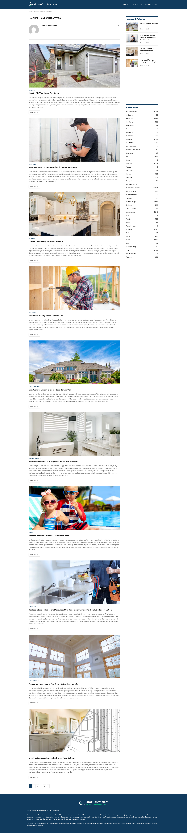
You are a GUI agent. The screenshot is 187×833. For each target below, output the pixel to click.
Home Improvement (132, 188)
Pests (128, 222)
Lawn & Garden (131, 208)
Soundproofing (131, 247)
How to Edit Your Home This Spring (44, 93)
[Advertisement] (142, 85)
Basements (130, 125)
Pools (31, 532)
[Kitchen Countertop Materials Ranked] (74, 214)
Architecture (130, 122)
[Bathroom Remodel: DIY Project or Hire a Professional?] (74, 434)
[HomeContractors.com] (43, 4)
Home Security (131, 191)
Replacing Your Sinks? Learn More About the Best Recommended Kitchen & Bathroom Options (71, 610)
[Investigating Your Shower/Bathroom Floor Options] (74, 730)
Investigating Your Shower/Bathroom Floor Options (52, 758)
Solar (127, 243)
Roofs (128, 236)
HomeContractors (49, 26)
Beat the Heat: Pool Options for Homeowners (49, 536)
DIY (127, 157)
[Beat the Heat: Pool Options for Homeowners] (74, 508)
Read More (34, 112)
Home (125, 4)
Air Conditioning (131, 111)
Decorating (32, 90)
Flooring (128, 174)
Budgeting (32, 164)
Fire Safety (129, 170)
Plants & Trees (131, 226)
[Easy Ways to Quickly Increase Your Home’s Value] (74, 362)
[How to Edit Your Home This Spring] (74, 66)
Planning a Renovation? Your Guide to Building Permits (53, 684)
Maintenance (130, 212)
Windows (129, 257)
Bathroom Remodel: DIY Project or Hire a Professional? (53, 462)
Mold (127, 215)
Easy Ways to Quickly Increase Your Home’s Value (51, 390)
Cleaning (129, 139)
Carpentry (129, 136)
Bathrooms (32, 606)
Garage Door (130, 181)
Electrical (129, 163)
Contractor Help (35, 458)
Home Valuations (34, 386)
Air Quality (129, 115)
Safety (128, 240)
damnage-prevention (133, 150)
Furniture (129, 177)
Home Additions (34, 681)
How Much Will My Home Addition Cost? (46, 316)
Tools (127, 250)
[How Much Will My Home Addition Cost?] (74, 288)
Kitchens (32, 238)
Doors (128, 160)
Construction (130, 143)
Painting (128, 219)
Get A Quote (137, 4)
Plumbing (129, 229)
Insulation (129, 198)
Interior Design (131, 202)
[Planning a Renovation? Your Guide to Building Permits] (74, 656)
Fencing (128, 167)
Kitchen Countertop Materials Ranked (46, 242)
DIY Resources (151, 4)
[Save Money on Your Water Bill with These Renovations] (74, 140)
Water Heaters (131, 254)
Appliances (129, 118)
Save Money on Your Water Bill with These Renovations (53, 168)
